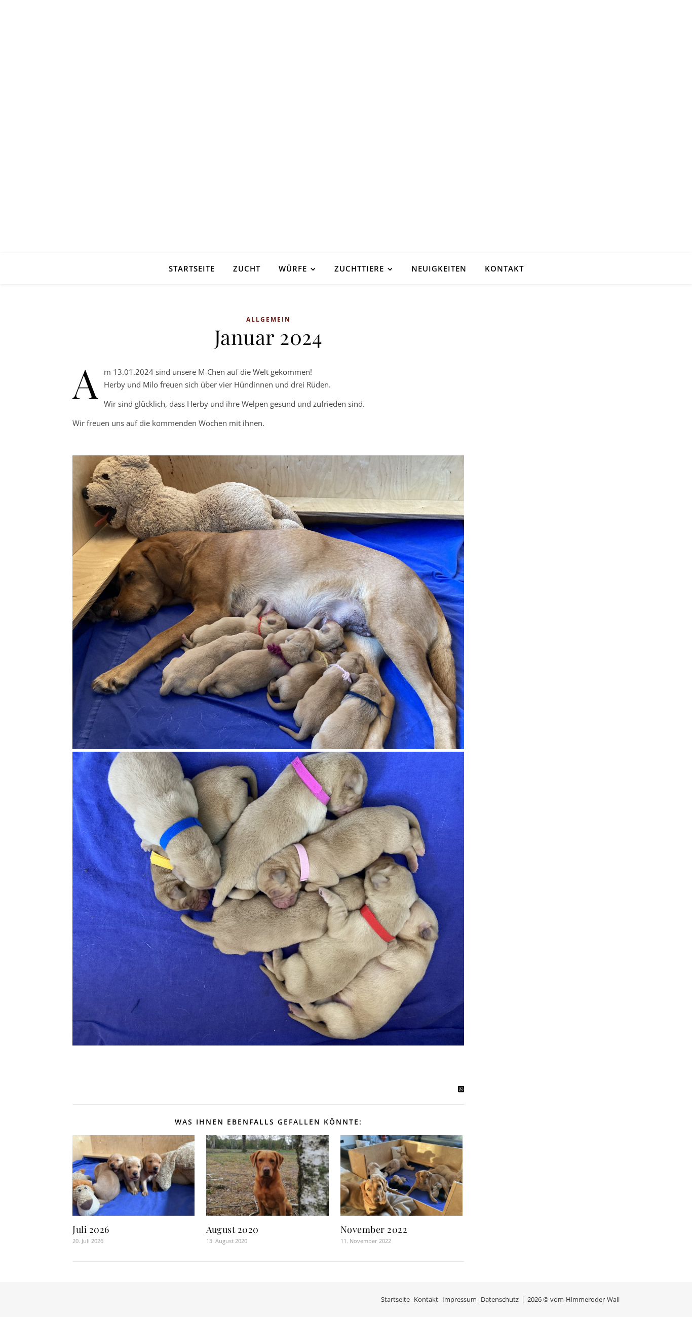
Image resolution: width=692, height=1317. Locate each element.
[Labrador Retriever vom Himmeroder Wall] (346, 126)
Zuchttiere (359, 268)
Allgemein (268, 319)
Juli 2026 (90, 1229)
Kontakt (504, 268)
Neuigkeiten (439, 268)
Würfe (293, 268)
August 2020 (232, 1229)
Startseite (192, 268)
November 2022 (374, 1229)
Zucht (246, 268)
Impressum (459, 1299)
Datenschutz (500, 1299)
